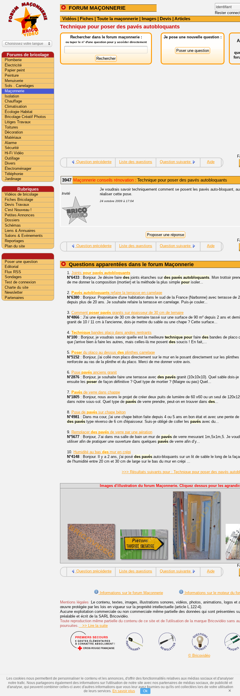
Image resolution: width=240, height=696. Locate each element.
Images (149, 18)
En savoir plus (123, 691)
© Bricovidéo (199, 655)
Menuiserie (14, 80)
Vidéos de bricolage (21, 194)
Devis (165, 18)
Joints (100, 273)
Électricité (13, 65)
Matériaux (13, 137)
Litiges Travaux (18, 122)
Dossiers (12, 220)
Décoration (14, 132)
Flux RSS (13, 272)
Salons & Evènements (24, 235)
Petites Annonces (20, 215)
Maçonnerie (14, 91)
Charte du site (16, 287)
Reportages (14, 241)
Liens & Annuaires (20, 230)
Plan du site (15, 246)
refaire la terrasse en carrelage (116, 292)
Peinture (12, 75)
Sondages (13, 277)
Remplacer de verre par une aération (111, 432)
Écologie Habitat (18, 112)
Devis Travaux (17, 204)
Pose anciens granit (94, 372)
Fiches (86, 18)
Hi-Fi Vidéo (14, 153)
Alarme (11, 143)
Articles (182, 18)
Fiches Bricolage (19, 199)
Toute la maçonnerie (117, 18)
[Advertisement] (27, 394)
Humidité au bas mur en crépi (102, 452)
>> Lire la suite (93, 625)
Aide (211, 162)
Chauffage (13, 101)
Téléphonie (14, 174)
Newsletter (14, 292)
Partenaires (14, 297)
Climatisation (16, 106)
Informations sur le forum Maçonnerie (131, 593)
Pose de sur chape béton (98, 412)
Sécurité (12, 148)
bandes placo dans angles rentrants (111, 332)
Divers (10, 163)
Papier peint (15, 70)
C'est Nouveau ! (18, 210)
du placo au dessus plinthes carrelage (113, 352)
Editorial (11, 266)
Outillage (12, 158)
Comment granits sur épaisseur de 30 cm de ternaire (127, 312)
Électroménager (18, 168)
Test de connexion (20, 282)
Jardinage (13, 179)
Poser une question (21, 261)
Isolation (12, 96)
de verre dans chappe (95, 392)
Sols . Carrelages (19, 85)
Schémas (13, 225)
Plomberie (13, 60)
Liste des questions (135, 162)
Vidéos (69, 18)
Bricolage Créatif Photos (25, 116)
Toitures (11, 127)
